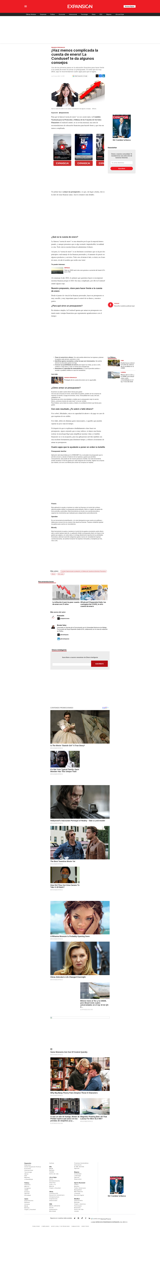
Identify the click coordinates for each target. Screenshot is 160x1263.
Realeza (27, 1202)
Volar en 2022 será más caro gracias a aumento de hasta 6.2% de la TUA (84, 271)
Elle (50, 1167)
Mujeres (108, 14)
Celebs (51, 1172)
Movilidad (52, 1211)
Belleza (26, 1207)
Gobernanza (53, 1209)
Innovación (77, 1165)
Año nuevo (61, 574)
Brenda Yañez (61, 625)
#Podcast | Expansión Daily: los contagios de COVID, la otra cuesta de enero (93, 604)
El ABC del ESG (79, 1166)
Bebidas (77, 1202)
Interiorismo (53, 1200)
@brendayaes (64, 634)
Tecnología (84, 14)
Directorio (85, 1226)
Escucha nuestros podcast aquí (124, 306)
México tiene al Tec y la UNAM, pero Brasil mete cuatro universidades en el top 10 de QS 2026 (127, 378)
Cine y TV (52, 1184)
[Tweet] (97, 75)
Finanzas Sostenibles (81, 1163)
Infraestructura (54, 1197)
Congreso (27, 1188)
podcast (116, 303)
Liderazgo (77, 1175)
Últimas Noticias (31, 14)
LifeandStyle (28, 1179)
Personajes (78, 1206)
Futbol (76, 1184)
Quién (26, 1199)
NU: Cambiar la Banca (122, 140)
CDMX (122, 360)
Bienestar (77, 1207)
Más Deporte (78, 1191)
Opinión (27, 1193)
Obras (93, 14)
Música (51, 1186)
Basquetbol (78, 1190)
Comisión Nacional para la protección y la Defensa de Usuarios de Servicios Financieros (83, 571)
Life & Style (53, 1177)
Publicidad (36, 1226)
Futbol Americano (80, 1188)
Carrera (123, 372)
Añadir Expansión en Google (80, 76)
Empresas (43, 14)
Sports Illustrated (79, 1183)
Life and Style (119, 14)
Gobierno (27, 1184)
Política (52, 14)
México (26, 1186)
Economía (62, 14)
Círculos (27, 1204)
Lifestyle (77, 1193)
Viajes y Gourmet (30, 1209)
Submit (99, 664)
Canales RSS (75, 1226)
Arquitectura (53, 1198)
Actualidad (77, 1174)
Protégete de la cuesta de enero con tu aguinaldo (80, 380)
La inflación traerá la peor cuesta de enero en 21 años (65, 603)
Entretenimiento (54, 1181)
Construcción (53, 1193)
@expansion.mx (82, 1218)
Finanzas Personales (58, 47)
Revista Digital (129, 6)
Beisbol (76, 1186)
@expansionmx (64, 113)
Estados (27, 1191)
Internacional (73, 14)
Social (51, 1207)
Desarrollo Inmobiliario (57, 1195)
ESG (101, 14)
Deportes (52, 1182)
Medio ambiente (54, 1205)
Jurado (76, 1211)
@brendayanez (64, 639)
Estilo (51, 1179)
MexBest (77, 1199)
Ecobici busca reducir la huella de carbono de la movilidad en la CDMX (128, 365)
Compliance (45, 1226)
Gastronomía (78, 1200)
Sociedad (27, 1195)
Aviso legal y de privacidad (60, 1226)
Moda (26, 1206)
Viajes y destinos (80, 1204)
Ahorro (53, 574)
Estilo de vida (54, 1174)
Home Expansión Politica (32, 1166)
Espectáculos (28, 1200)
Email (71, 664)
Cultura (51, 1163)
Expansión (60, 616)
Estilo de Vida (79, 1209)
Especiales (78, 1179)
